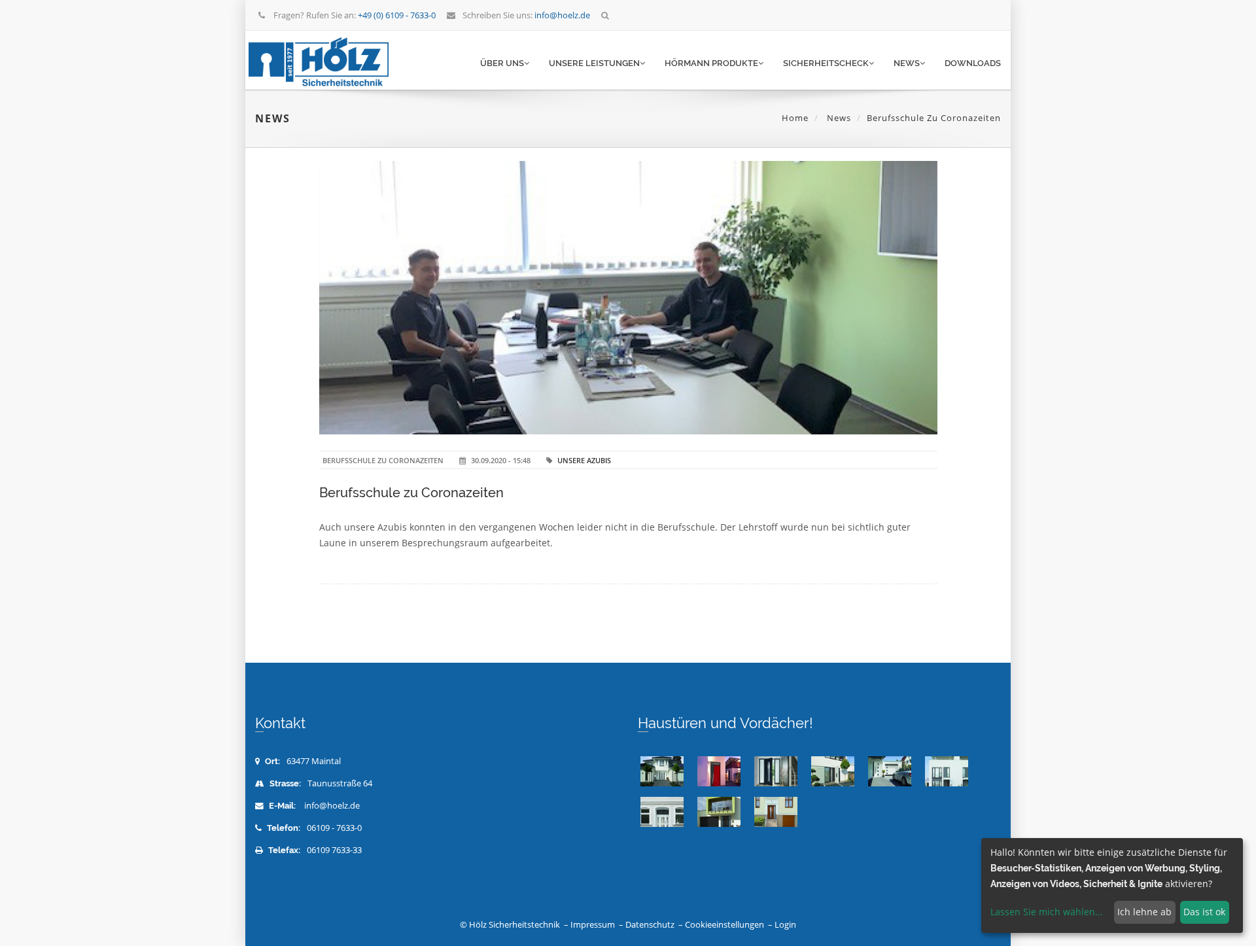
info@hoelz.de (332, 805)
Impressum (592, 924)
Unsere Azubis (584, 460)
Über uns (502, 63)
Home (795, 118)
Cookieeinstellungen (724, 924)
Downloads (973, 63)
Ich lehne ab (1144, 911)
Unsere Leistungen (594, 63)
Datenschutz (649, 924)
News (907, 63)
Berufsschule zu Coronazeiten (411, 492)
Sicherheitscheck (826, 63)
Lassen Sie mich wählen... (1046, 911)
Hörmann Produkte (711, 63)
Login (785, 924)
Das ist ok (1204, 911)
